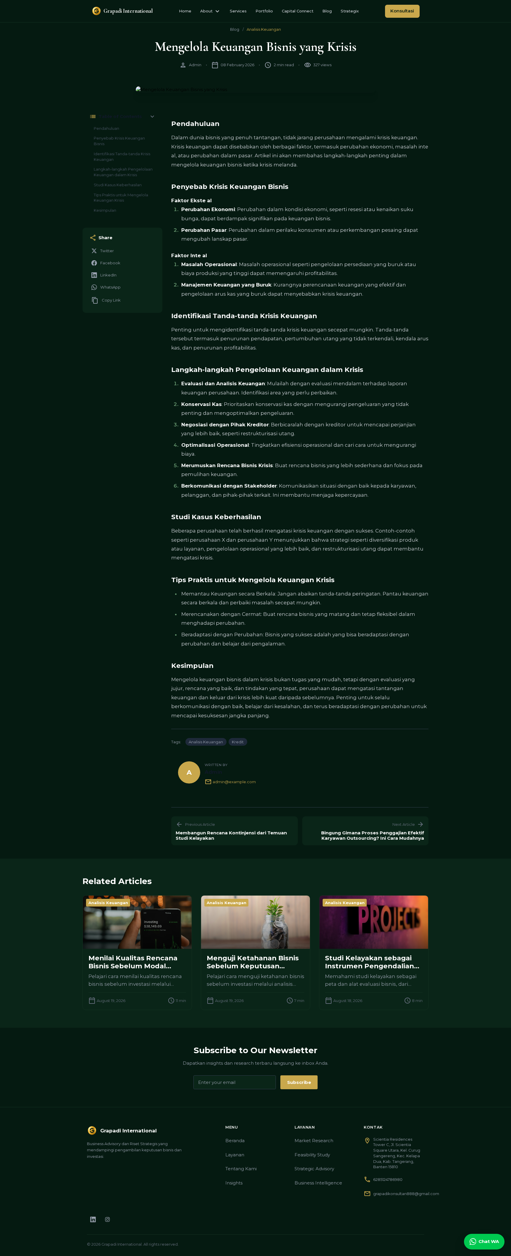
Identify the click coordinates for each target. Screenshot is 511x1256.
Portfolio (264, 11)
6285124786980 (387, 1179)
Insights (233, 1183)
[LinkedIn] (93, 1219)
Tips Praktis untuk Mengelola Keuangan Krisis (121, 197)
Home (185, 11)
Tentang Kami (241, 1168)
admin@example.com (230, 781)
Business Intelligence (318, 1183)
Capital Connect (297, 11)
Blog (327, 11)
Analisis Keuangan (264, 29)
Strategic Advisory (314, 1168)
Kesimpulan (105, 210)
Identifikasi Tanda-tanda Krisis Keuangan (122, 156)
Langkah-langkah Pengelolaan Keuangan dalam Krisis (123, 172)
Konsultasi (402, 11)
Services (238, 11)
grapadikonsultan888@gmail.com (406, 1193)
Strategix (350, 11)
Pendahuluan (106, 128)
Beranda (235, 1140)
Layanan (234, 1155)
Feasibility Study (312, 1155)
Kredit (238, 741)
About (210, 11)
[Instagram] (107, 1219)
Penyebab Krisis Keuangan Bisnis (119, 141)
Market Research (314, 1140)
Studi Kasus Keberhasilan (118, 184)
